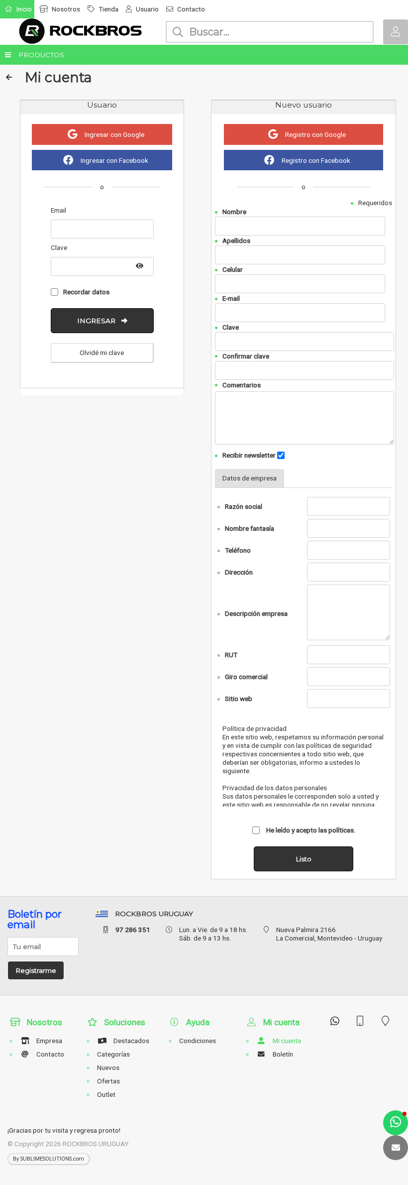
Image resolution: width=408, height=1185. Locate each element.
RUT (231, 655)
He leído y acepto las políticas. (310, 830)
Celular (232, 269)
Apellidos (236, 240)
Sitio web (238, 699)
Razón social (243, 506)
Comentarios (241, 384)
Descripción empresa (256, 613)
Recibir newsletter (249, 455)
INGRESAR (99, 321)
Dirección (239, 572)
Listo (303, 859)
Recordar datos (86, 292)
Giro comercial (246, 677)
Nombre (234, 212)
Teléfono (238, 550)
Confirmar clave (245, 356)
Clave (230, 327)
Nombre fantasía (249, 528)
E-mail (231, 298)
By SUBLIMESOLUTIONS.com (48, 1159)
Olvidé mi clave (102, 352)
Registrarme (35, 970)
